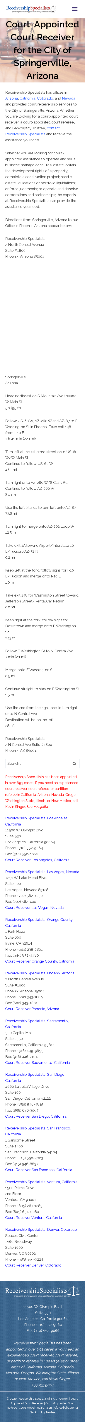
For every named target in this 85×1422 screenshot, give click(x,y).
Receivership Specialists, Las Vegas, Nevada (42, 872)
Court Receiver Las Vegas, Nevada (34, 907)
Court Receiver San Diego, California (35, 1116)
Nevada (68, 98)
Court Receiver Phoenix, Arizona (32, 1009)
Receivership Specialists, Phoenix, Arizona (40, 973)
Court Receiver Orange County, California (39, 961)
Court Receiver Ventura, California (33, 1217)
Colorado (45, 98)
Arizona (11, 98)
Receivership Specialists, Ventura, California (41, 1182)
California (27, 98)
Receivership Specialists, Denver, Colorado (41, 1229)
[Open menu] (75, 8)
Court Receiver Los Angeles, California (37, 860)
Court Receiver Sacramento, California (37, 1062)
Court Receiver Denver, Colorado (33, 1265)
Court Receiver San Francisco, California (38, 1170)
